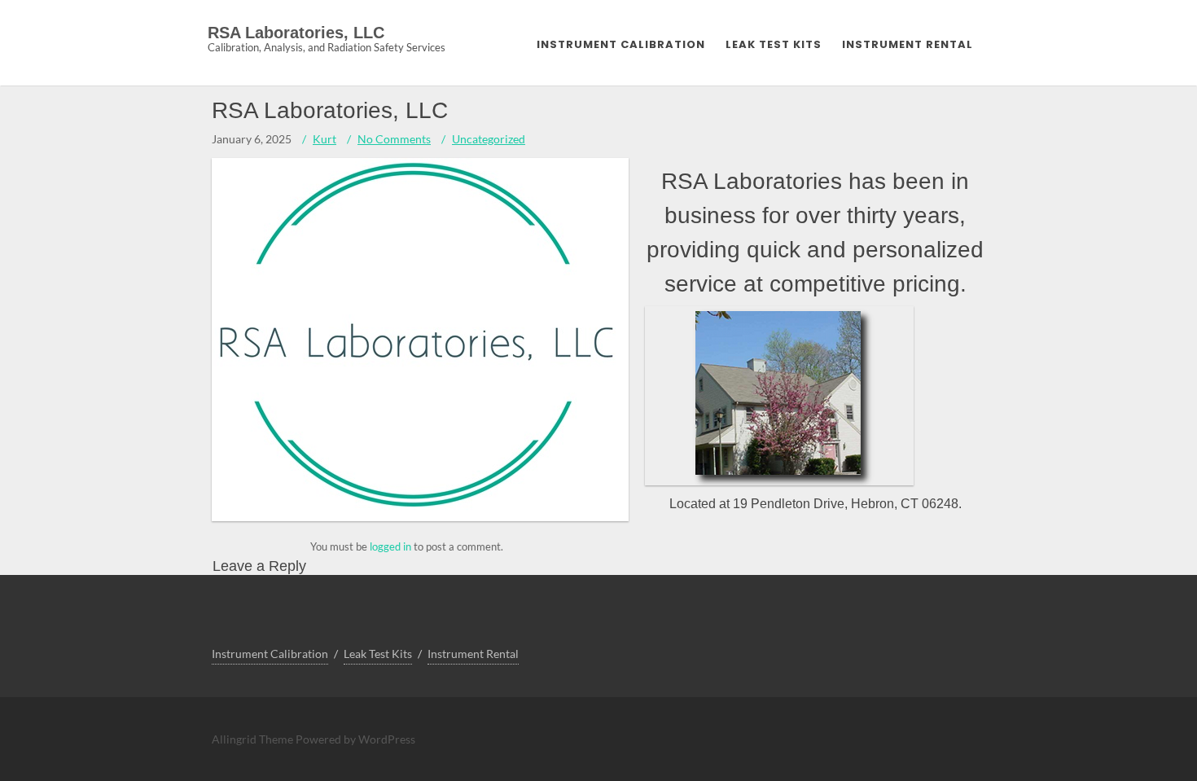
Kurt (324, 139)
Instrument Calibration (621, 44)
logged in (390, 546)
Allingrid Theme (254, 739)
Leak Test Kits (774, 44)
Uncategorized (488, 139)
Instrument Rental (907, 44)
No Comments (394, 139)
